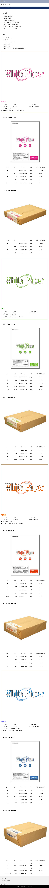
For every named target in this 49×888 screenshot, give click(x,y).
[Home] (1, 7)
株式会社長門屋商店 (23, 886)
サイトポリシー (4, 878)
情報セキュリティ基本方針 (5, 880)
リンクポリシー (4, 882)
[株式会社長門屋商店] (5, 4)
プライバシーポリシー (5, 884)
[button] (2, 1)
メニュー (5, 1)
